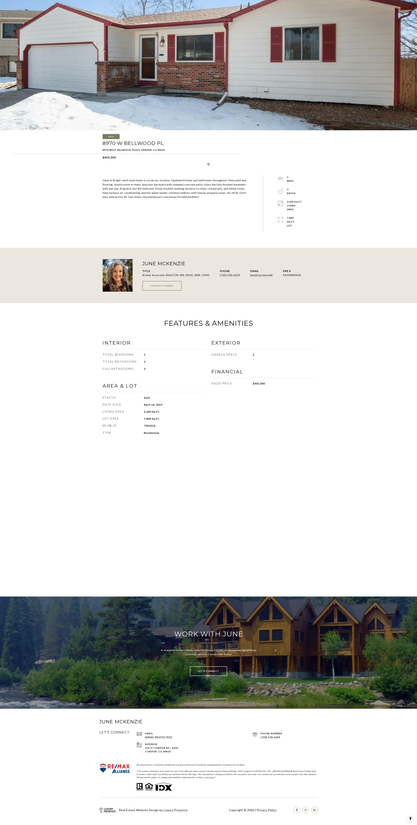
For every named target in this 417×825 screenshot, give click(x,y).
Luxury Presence (176, 810)
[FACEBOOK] (297, 810)
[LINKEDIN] (314, 810)
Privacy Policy (267, 810)
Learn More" (210, 777)
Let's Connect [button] (208, 671)
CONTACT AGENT (162, 285)
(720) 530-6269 (230, 275)
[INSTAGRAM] (305, 810)
